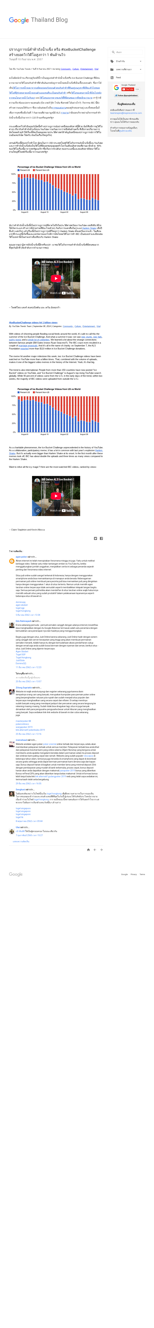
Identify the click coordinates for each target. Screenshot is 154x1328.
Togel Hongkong (23, 657)
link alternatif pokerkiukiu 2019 (30, 730)
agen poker (22, 557)
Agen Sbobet (22, 651)
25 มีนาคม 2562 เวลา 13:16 (28, 734)
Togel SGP (21, 654)
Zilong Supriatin (24, 687)
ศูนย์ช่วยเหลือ (125, 131)
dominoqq (20, 602)
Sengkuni (21, 789)
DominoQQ (21, 663)
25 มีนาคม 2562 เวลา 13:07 (28, 681)
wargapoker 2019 (24, 727)
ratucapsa (88, 756)
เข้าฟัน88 (20, 831)
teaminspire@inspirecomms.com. (126, 113)
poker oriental (49, 744)
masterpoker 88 (23, 721)
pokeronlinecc (22, 724)
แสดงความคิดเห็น (21, 841)
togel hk (19, 817)
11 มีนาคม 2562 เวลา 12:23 (28, 667)
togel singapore (23, 811)
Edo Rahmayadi (24, 621)
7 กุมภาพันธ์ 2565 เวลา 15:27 (29, 835)
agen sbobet (22, 605)
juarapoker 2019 (67, 770)
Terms (142, 874)
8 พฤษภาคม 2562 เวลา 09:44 (29, 821)
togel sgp (20, 608)
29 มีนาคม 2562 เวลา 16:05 (28, 783)
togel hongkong (23, 611)
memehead (22, 740)
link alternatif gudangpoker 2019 (50, 776)
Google (124, 874)
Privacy (134, 874)
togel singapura (23, 808)
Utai (18, 827)
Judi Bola (20, 660)
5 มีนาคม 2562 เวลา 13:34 (28, 615)
